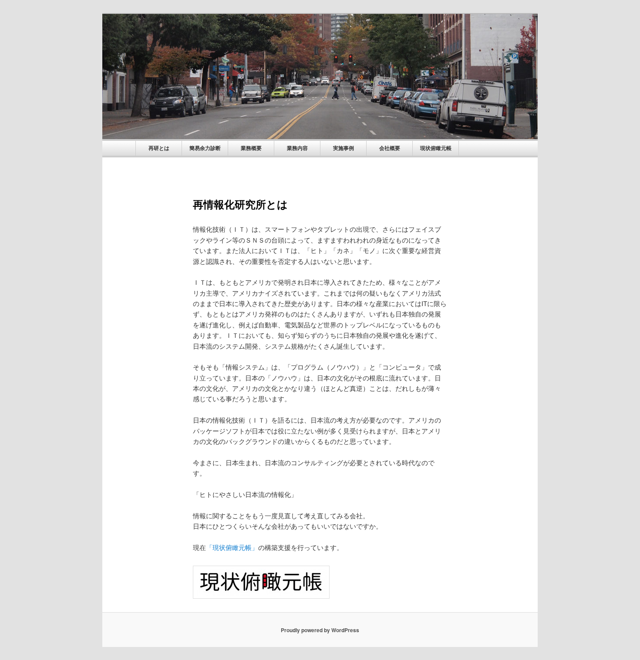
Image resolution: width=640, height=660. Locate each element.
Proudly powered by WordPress (320, 630)
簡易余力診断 (205, 148)
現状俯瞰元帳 (435, 148)
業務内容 (297, 148)
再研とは (158, 148)
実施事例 (343, 148)
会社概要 (389, 148)
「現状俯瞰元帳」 (232, 547)
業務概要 (251, 148)
